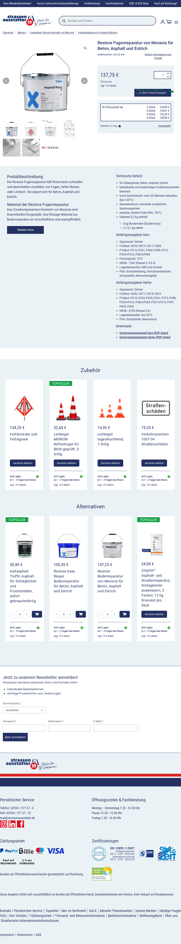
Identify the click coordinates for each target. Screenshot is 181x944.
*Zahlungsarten (41, 916)
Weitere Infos (25, 230)
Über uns (171, 916)
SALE (93, 911)
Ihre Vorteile (18, 916)
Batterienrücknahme (122, 916)
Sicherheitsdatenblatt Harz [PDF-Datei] (143, 333)
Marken (22, 32)
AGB (38, 935)
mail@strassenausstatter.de (17, 818)
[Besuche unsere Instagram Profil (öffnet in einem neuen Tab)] (3, 824)
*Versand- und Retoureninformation (80, 916)
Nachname (55, 721)
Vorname (9, 721)
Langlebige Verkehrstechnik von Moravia (52, 32)
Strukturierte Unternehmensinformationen (30, 921)
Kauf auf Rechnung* (165, 3)
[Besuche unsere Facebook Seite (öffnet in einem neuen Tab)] (20, 824)
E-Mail (98, 721)
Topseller (52, 911)
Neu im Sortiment (74, 911)
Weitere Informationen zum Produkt (158, 56)
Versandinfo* (164, 125)
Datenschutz (25, 935)
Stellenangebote (150, 916)
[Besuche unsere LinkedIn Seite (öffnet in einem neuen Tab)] (12, 824)
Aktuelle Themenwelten (116, 911)
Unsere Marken (146, 911)
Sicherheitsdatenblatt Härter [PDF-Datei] (144, 337)
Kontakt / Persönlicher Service (21, 911)
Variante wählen (22, 463)
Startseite (8, 32)
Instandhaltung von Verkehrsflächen (97, 32)
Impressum (7, 935)
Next (84, 82)
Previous (6, 82)
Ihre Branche (12, 703)
